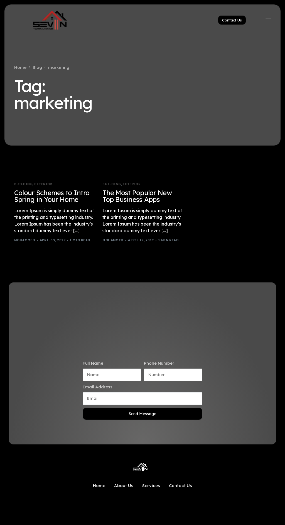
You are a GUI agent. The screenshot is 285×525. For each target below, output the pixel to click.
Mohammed (24, 240)
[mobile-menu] (264, 20)
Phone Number (159, 363)
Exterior (43, 184)
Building (23, 184)
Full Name (93, 363)
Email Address (97, 386)
